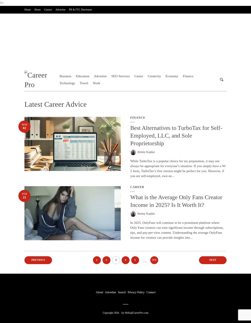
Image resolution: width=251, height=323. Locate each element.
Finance (188, 76)
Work (96, 83)
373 (154, 260)
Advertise (60, 9)
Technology (67, 83)
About (37, 9)
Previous (38, 260)
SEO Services (120, 76)
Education (82, 76)
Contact (48, 9)
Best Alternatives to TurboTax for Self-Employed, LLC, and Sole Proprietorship (176, 136)
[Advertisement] (125, 41)
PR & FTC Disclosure (80, 9)
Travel (84, 83)
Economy (172, 76)
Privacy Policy (136, 292)
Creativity (154, 76)
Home (27, 9)
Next (212, 260)
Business (65, 76)
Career (138, 76)
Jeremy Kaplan (146, 152)
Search (122, 292)
